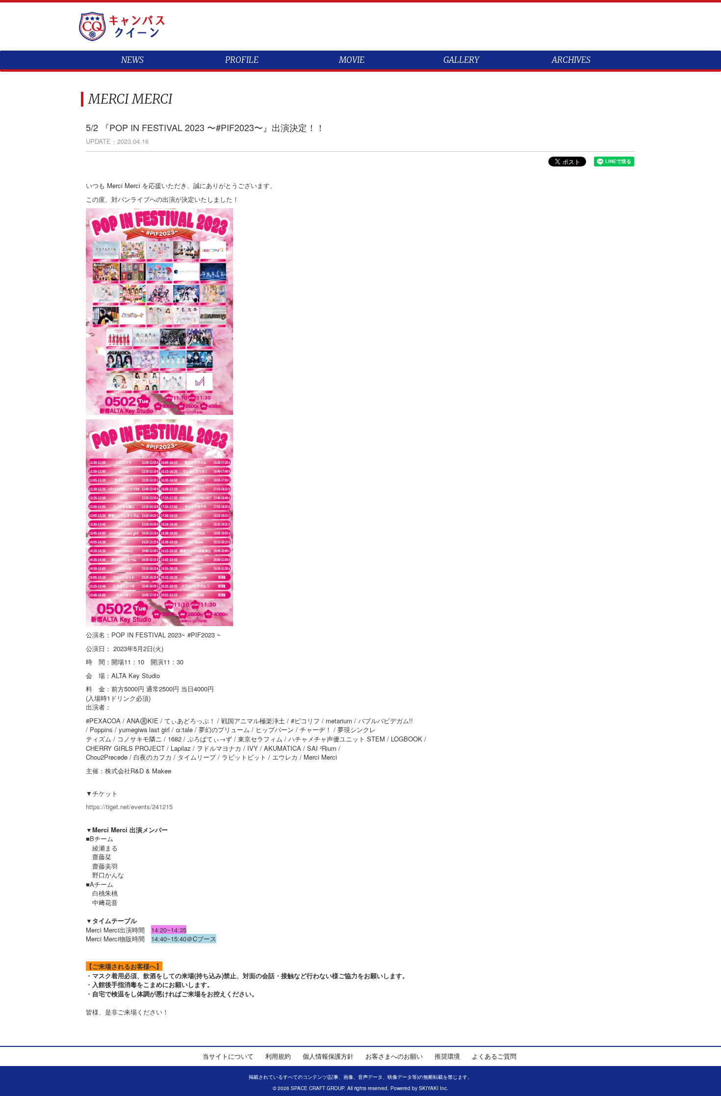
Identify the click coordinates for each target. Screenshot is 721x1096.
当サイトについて (228, 1056)
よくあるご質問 (494, 1056)
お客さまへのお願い (394, 1056)
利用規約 (278, 1056)
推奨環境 (447, 1056)
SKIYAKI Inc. (433, 1088)
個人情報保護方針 (328, 1056)
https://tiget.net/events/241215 (129, 806)
